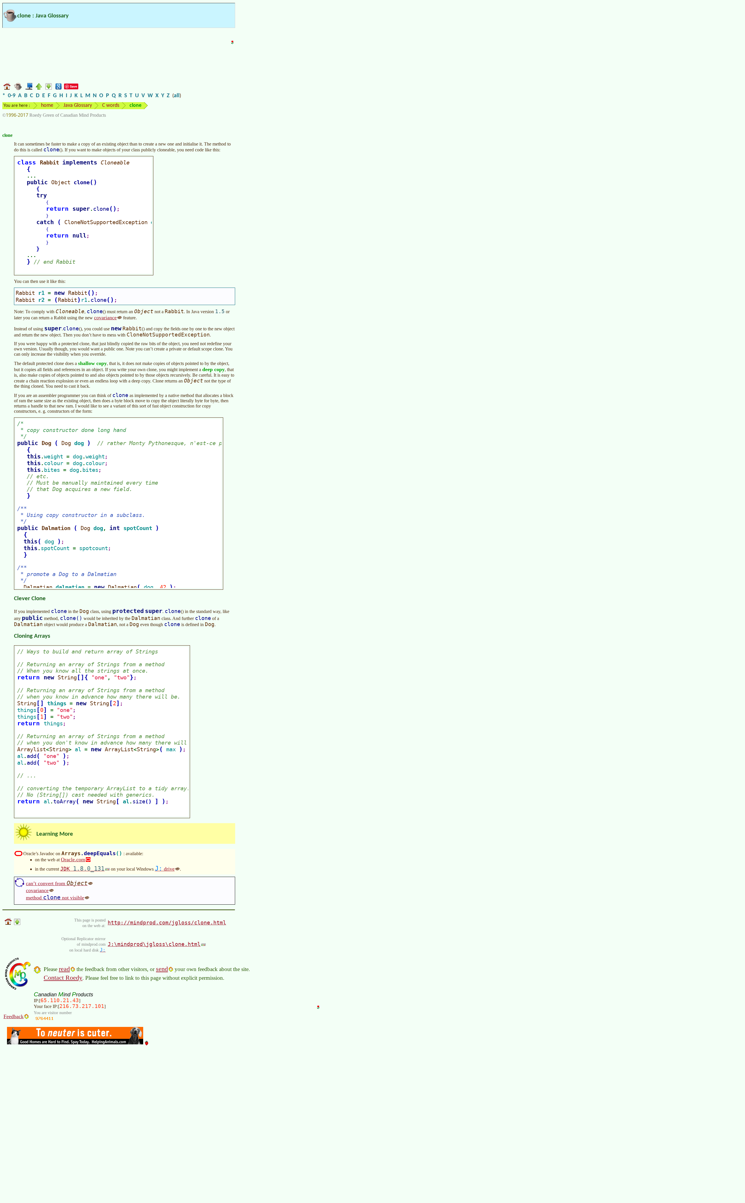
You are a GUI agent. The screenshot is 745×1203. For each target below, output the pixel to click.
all (177, 96)
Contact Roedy (63, 977)
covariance (105, 317)
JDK (82, 868)
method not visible (55, 897)
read (64, 968)
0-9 (11, 96)
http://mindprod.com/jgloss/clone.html (167, 922)
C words (110, 105)
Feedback (13, 1016)
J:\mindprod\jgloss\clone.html (154, 944)
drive (165, 869)
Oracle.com (73, 859)
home (47, 105)
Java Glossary (77, 105)
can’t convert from (57, 883)
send (162, 968)
